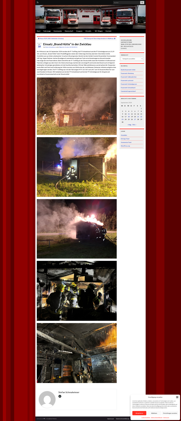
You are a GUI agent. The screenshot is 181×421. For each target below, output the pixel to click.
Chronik (88, 31)
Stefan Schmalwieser (50, 47)
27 (135, 119)
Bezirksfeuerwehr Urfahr (128, 70)
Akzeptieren (139, 413)
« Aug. (129, 124)
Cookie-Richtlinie (145, 417)
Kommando (58, 31)
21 (138, 116)
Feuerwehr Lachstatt (127, 80)
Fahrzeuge (47, 31)
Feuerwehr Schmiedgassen (129, 84)
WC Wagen (99, 31)
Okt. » (134, 124)
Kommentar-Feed (126, 142)
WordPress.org (125, 146)
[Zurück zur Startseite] (90, 17)
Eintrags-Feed (125, 139)
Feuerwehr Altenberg (127, 73)
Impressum (166, 417)
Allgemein (61, 47)
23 (122, 119)
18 (129, 116)
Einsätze (67, 47)
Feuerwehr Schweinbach (128, 87)
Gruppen (79, 31)
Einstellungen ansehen (170, 413)
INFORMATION (73, 47)
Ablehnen (154, 413)
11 (129, 114)
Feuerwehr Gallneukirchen (129, 77)
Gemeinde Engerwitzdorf (128, 91)
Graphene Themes (52, 418)
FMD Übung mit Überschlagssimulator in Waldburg (98, 38)
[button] (177, 397)
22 (141, 116)
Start (38, 31)
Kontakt (108, 31)
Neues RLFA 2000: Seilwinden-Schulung (52, 38)
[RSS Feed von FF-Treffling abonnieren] (38, 2)
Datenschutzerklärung (156, 417)
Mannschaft (69, 31)
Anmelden (124, 135)
